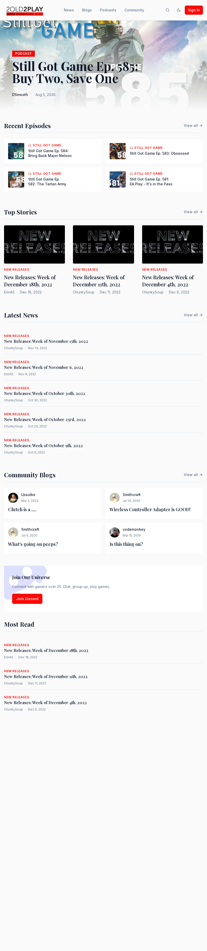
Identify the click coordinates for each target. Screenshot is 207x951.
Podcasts (108, 10)
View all (191, 125)
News (69, 10)
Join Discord (27, 599)
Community (134, 10)
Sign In (194, 10)
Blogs (87, 10)
